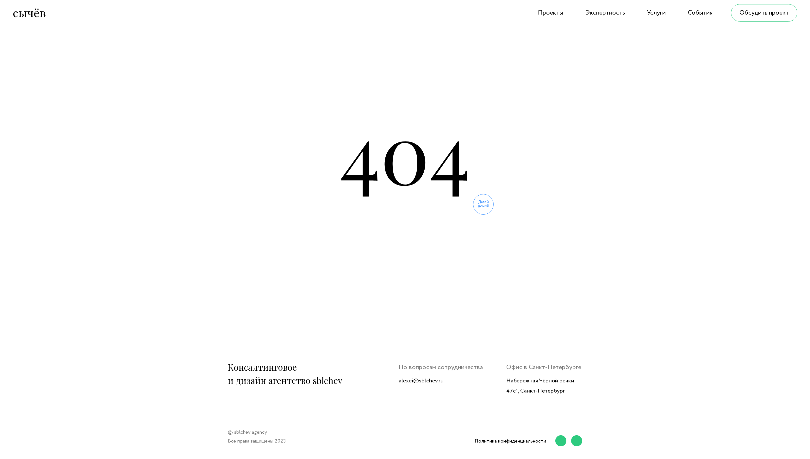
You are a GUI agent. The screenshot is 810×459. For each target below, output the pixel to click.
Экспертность (605, 12)
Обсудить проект (764, 12)
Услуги (656, 12)
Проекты (550, 12)
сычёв (29, 12)
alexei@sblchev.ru (421, 381)
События (700, 12)
